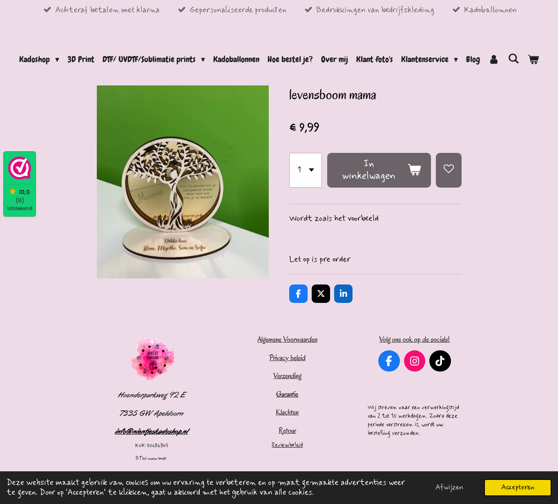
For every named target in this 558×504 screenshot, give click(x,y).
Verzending (287, 376)
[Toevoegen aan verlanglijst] (449, 170)
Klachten (287, 412)
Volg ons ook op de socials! (414, 339)
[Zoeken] (513, 58)
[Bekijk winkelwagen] (533, 59)
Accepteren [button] (517, 487)
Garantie (287, 394)
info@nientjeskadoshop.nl (152, 431)
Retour (287, 430)
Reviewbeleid (287, 445)
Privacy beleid (287, 358)
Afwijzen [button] (449, 487)
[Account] (494, 59)
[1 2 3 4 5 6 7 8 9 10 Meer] (305, 170)
